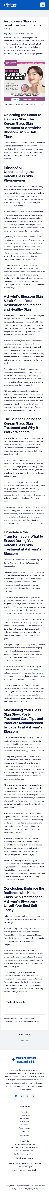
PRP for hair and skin (24, 1150)
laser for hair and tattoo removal (24, 1147)
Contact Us (24, 1131)
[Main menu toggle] (42, 4)
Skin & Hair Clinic (20, 1021)
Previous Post (24, 1034)
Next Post (24, 1040)
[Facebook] (16, 1096)
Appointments (24, 1128)
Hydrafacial (24, 1141)
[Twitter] (22, 1096)
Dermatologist (24, 1115)
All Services (24, 1118)
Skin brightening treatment (24, 1154)
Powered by (22, 1188)
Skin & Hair (24, 1121)
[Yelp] (33, 1096)
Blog (5, 33)
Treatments (24, 1125)
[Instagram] (27, 1096)
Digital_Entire (32, 1188)
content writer (33, 1021)
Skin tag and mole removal (24, 1144)
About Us (24, 1112)
